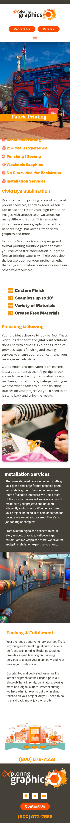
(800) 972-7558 (37, 759)
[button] (49, 29)
